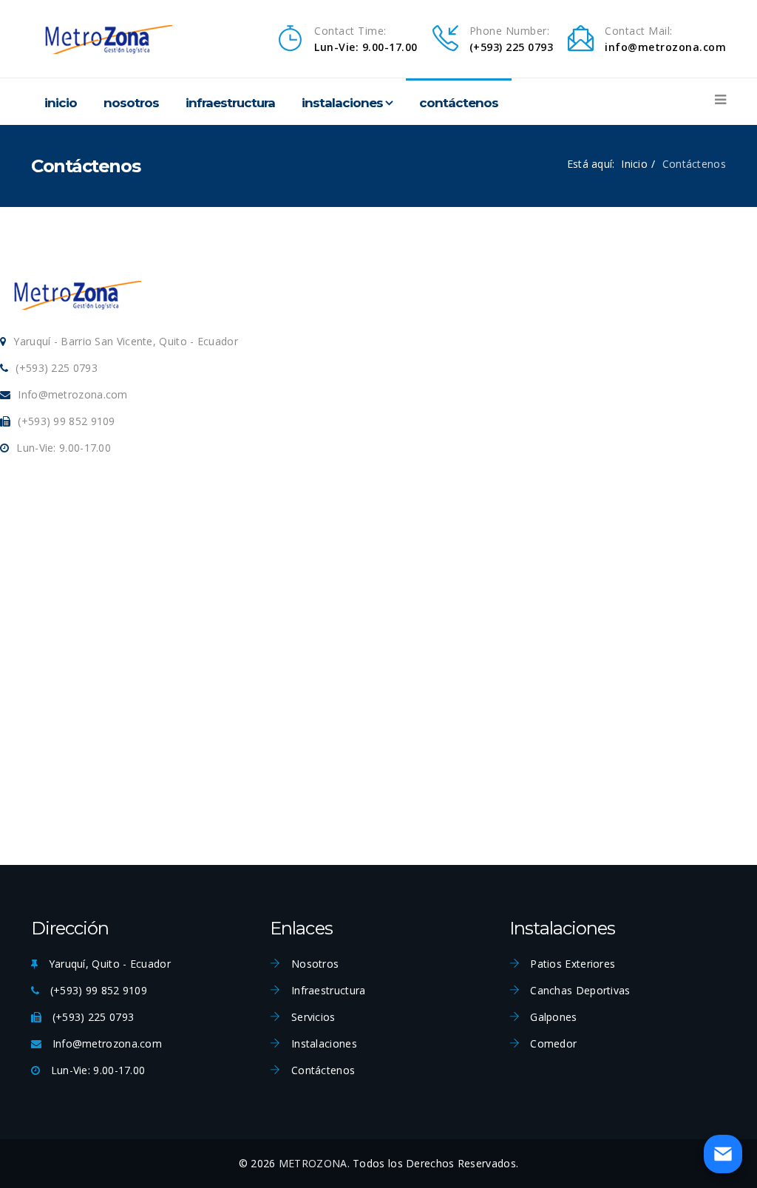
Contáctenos (458, 102)
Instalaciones (342, 102)
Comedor (552, 1043)
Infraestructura (230, 102)
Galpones (552, 1017)
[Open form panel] (723, 1154)
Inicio (60, 102)
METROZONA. (314, 1163)
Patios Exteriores (571, 964)
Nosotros (131, 102)
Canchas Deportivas (579, 990)
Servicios (312, 1017)
